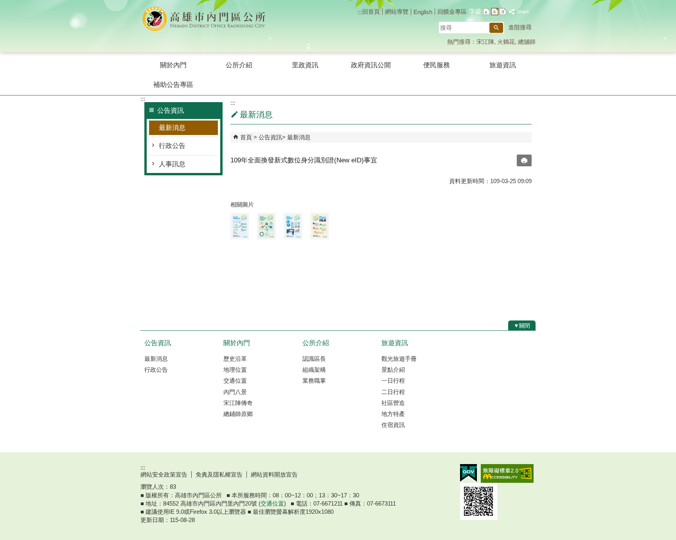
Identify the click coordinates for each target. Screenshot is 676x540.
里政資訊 (305, 65)
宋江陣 (485, 41)
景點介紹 (393, 369)
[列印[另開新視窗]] (524, 160)
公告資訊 (270, 137)
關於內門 (173, 65)
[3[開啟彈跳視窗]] (293, 226)
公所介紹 (239, 65)
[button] (496, 28)
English (423, 12)
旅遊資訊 (502, 65)
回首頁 (371, 11)
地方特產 (393, 413)
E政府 (468, 473)
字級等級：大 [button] (503, 11)
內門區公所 (206, 19)
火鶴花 (506, 41)
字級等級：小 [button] (486, 11)
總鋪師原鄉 (238, 413)
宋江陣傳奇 (238, 403)
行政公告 (172, 145)
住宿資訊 (393, 424)
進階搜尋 (520, 27)
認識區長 (314, 358)
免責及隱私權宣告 (219, 474)
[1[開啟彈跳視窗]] (239, 226)
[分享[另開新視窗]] (519, 12)
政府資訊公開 (371, 65)
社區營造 (393, 403)
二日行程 (393, 392)
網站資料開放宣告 (274, 474)
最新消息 (172, 127)
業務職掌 (314, 380)
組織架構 (314, 369)
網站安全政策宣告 (163, 474)
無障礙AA (507, 473)
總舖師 (527, 41)
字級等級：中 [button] (494, 11)
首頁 (246, 137)
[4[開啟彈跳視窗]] (319, 226)
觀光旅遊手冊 (399, 358)
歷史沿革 (235, 358)
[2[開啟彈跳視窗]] (266, 226)
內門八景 (235, 392)
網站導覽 (396, 11)
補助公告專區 (173, 84)
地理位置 (235, 369)
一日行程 (393, 380)
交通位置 (235, 380)
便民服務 (436, 65)
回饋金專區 (452, 11)
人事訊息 (172, 164)
